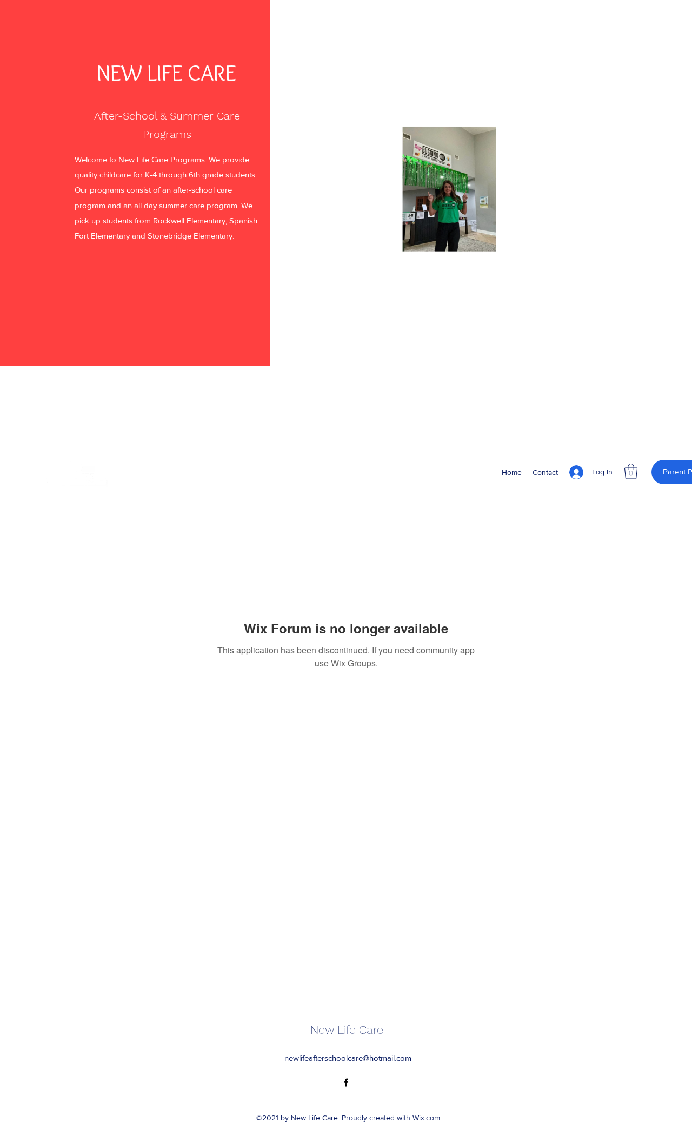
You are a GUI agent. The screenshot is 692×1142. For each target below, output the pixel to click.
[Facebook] (346, 1082)
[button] (582, 260)
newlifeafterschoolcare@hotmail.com (347, 1057)
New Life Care (346, 1030)
